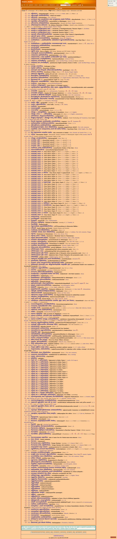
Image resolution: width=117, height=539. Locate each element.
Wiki (53, 89)
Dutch (65, 105)
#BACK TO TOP (113, 537)
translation (40, 89)
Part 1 (92, 44)
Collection (84, 308)
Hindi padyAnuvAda (37, 508)
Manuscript (54, 101)
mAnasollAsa (44, 412)
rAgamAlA (63, 399)
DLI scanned (51, 432)
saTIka (72, 238)
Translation (76, 121)
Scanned (64, 245)
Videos (41, 404)
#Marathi (61, 342)
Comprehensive (70, 36)
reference (53, 17)
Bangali (71, 72)
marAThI (44, 345)
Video (64, 55)
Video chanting (44, 399)
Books (40, 5)
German (78, 76)
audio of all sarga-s (72, 360)
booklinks (86, 29)
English (26, 42)
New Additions (79, 532)
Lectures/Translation (62, 238)
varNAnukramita (53, 91)
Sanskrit (31, 345)
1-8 (61, 78)
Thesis (39, 345)
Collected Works (69, 59)
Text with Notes (70, 297)
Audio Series (86, 344)
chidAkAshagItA (53, 221)
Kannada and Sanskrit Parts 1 (80, 133)
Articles (42, 120)
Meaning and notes (35, 399)
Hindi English (82, 129)
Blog (52, 532)
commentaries (78, 114)
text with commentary (74, 95)
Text (49, 17)
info (46, 120)
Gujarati (55, 27)
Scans (55, 234)
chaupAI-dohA (43, 451)
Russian (78, 336)
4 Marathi (29, 415)
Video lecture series (89, 338)
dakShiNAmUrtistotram (30, 412)
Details (89, 308)
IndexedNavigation (28, 422)
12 (37, 404)
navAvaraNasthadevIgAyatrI (54, 84)
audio (67, 80)
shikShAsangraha (54, 257)
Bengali (50, 27)
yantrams (69, 399)
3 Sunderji (69, 222)
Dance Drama (85, 78)
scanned (85, 135)
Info (82, 76)
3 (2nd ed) (81, 414)
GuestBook (69, 532)
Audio (88, 44)
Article (65, 299)
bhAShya (68, 287)
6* (66, 76)
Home (43, 532)
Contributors (56, 532)
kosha (67, 466)
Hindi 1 (92, 301)
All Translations (84, 118)
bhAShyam (57, 466)
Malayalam (50, 451)
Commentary (48, 101)
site (52, 287)
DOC (71, 242)
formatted (75, 259)
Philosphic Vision (35, 317)
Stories (62, 234)
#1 (81, 97)
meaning (70, 61)
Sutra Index (77, 289)
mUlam (69, 93)
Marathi (46, 27)
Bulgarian (68, 38)
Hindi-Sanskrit (75, 78)
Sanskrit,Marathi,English (50, 312)
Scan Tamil (74, 283)
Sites (36, 5)
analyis (45, 89)
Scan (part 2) (31, 42)
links (66, 74)
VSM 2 (72, 70)
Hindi (69, 23)
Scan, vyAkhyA (71, 462)
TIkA (80, 78)
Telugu (59, 27)
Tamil (59, 299)
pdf (50, 404)
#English (74, 23)
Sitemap (48, 532)
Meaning (88, 319)
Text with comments (83, 127)
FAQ (79, 5)
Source (62, 38)
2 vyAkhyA (72, 232)
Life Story (58, 508)
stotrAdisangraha (65, 285)
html (54, 404)
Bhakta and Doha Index (63, 293)
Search (84, 532)
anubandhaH (33, 89)
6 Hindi (63, 14)
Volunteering (63, 532)
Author (43, 266)
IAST (50, 89)
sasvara (33, 408)
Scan (72, 31)
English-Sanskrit (67, 78)
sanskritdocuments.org (58, 536)
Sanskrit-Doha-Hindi (34, 120)
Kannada (26, 321)
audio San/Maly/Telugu (62, 61)
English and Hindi (46, 508)
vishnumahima (86, 289)
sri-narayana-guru (87, 502)
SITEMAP (73, 5)
